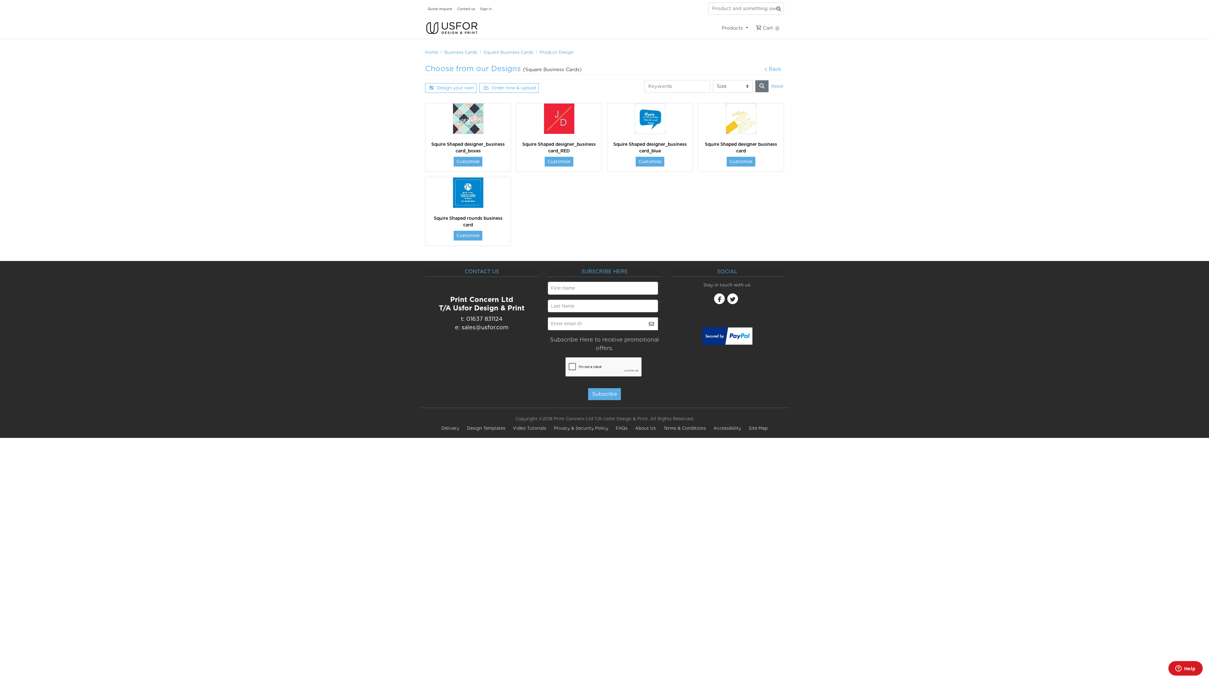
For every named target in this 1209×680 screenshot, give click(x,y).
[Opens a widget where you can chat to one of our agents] (1185, 669)
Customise (468, 161)
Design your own (455, 87)
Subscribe (604, 394)
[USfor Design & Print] (452, 28)
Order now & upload (513, 87)
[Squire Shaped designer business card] (741, 118)
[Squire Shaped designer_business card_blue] (650, 118)
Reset (777, 86)
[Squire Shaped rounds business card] (468, 192)
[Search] (762, 86)
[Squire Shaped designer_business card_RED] (559, 118)
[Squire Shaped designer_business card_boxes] (468, 118)
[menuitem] (735, 28)
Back (775, 69)
